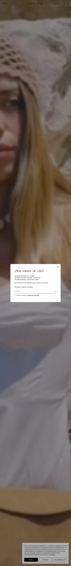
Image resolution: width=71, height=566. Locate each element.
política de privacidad (33, 295)
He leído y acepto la (27, 295)
